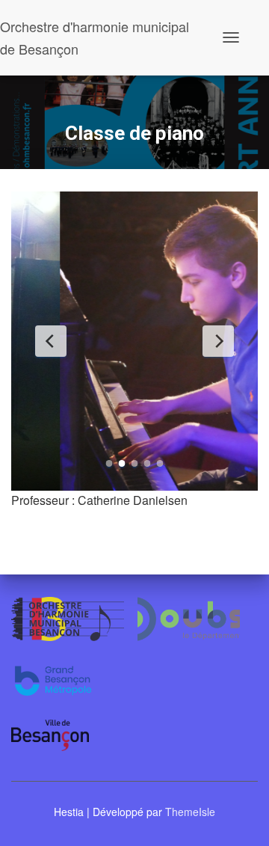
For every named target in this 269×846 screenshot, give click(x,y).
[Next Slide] (218, 341)
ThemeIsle (190, 811)
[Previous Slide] (51, 341)
